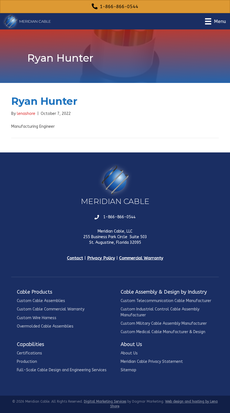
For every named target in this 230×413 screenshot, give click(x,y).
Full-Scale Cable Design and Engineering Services (62, 370)
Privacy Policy (101, 258)
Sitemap (128, 370)
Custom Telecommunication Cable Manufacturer (166, 300)
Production (27, 361)
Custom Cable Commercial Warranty (50, 309)
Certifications (29, 353)
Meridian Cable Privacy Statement (152, 361)
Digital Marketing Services (105, 401)
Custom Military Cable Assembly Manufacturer (164, 323)
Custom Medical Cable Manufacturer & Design (163, 332)
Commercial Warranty (141, 258)
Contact (75, 258)
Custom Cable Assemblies (41, 300)
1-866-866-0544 (119, 217)
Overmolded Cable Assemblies (45, 326)
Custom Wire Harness (36, 317)
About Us (129, 353)
